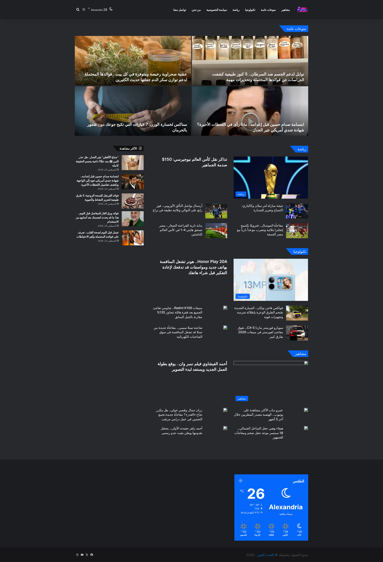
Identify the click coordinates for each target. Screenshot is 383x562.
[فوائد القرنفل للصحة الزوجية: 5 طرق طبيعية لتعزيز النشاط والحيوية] (133, 200)
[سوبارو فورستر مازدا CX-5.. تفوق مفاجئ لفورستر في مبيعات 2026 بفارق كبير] (297, 332)
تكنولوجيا (250, 9)
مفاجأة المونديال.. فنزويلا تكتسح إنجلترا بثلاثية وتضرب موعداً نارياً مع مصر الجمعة (260, 229)
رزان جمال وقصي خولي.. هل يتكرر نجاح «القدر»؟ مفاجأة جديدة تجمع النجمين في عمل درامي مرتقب (179, 414)
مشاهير (285, 9)
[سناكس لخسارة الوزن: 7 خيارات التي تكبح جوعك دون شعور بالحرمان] (133, 111)
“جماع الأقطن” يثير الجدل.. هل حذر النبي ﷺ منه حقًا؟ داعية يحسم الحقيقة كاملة (97, 161)
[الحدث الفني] (302, 9)
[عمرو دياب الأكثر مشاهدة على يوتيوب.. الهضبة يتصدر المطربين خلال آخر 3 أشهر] (306, 410)
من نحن (196, 9)
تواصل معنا (179, 9)
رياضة (236, 9)
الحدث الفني (266, 555)
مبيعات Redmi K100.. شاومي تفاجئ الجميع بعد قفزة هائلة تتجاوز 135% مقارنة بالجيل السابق (177, 312)
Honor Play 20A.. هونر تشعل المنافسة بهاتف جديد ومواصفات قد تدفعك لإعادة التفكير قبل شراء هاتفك (193, 267)
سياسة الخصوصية (216, 9)
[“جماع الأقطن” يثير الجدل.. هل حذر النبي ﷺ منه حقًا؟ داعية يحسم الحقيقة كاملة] (133, 162)
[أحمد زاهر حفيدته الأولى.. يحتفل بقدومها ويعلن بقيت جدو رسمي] (225, 428)
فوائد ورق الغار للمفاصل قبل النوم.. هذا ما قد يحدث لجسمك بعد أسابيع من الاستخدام (97, 217)
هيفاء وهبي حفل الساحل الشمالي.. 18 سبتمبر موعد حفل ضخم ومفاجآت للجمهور (258, 432)
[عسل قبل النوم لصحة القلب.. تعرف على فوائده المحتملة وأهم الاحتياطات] (133, 237)
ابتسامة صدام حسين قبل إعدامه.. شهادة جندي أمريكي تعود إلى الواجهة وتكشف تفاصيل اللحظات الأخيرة (98, 180)
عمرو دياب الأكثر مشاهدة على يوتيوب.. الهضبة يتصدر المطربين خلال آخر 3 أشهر (258, 414)
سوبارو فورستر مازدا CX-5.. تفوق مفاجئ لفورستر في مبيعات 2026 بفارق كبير (260, 332)
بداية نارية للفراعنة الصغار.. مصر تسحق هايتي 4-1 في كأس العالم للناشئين (180, 229)
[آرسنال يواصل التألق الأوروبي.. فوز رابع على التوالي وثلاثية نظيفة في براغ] (216, 210)
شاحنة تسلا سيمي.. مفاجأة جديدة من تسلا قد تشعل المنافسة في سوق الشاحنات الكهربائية (178, 332)
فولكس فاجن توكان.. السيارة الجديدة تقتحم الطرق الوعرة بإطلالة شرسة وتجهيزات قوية (258, 312)
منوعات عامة (268, 9)
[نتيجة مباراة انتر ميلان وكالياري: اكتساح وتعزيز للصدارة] (297, 210)
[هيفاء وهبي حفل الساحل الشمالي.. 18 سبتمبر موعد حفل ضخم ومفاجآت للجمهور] (306, 428)
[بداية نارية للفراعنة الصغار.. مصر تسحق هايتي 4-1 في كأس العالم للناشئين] (216, 230)
